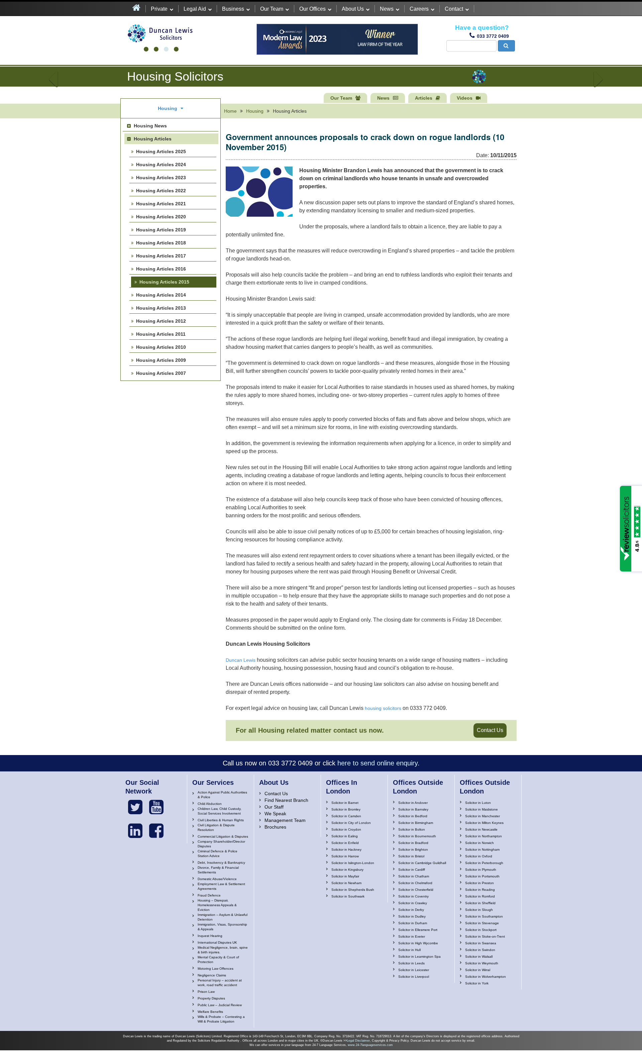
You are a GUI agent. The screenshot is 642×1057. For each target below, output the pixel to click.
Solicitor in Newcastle (481, 829)
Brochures (275, 827)
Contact (454, 9)
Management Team (285, 820)
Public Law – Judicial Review (220, 1005)
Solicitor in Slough (479, 910)
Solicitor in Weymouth (481, 963)
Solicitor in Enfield (345, 843)
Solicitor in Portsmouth (482, 876)
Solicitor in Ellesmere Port (417, 930)
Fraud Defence (209, 895)
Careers (419, 9)
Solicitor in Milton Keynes (484, 823)
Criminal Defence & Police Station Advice (217, 853)
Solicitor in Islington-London (352, 863)
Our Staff (274, 807)
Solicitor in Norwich (479, 843)
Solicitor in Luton (478, 803)
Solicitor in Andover (413, 803)
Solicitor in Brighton (413, 849)
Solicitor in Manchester (482, 816)
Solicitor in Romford (480, 896)
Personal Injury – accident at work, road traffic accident (220, 982)
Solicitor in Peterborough (484, 863)
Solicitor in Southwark (347, 896)
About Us (353, 9)
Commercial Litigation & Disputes (223, 836)
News (387, 9)
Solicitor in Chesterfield (415, 889)
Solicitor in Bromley (345, 809)
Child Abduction (210, 804)
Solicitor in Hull (409, 950)
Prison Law (206, 991)
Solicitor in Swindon (480, 950)
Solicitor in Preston (479, 883)
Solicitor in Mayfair (345, 876)
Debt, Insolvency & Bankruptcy (221, 862)
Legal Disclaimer (358, 1040)
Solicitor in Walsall (479, 956)
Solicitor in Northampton (483, 836)
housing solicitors (383, 708)
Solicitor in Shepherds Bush (352, 889)
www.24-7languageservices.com (370, 1045)
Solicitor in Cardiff (411, 869)
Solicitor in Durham (412, 923)
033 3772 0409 (493, 36)
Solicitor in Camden (346, 816)
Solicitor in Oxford (478, 856)
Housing (254, 111)
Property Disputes (211, 998)
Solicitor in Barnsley (413, 809)
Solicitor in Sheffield (480, 903)
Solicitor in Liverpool (413, 976)
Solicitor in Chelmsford (415, 883)
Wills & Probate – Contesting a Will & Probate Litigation (221, 1019)
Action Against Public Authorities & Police (222, 794)
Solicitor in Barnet (344, 803)
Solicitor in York (477, 983)
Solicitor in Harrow (345, 856)
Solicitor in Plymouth (480, 869)
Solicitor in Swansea (480, 943)
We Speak (275, 813)
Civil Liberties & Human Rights (221, 820)
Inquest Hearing (210, 936)
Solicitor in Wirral (477, 970)
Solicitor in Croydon (346, 829)
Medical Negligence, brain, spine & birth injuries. (223, 950)
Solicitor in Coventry (413, 896)
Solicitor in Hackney (346, 849)
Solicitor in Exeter (411, 936)
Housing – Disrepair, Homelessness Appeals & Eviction (217, 905)
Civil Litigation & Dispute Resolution (216, 827)
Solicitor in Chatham (413, 876)
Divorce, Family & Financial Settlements (218, 870)
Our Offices (312, 9)
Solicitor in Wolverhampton (485, 976)
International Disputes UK (217, 942)
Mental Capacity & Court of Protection (218, 959)
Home (230, 111)
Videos (464, 98)
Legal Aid (195, 9)
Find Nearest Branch (286, 800)
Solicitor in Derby (411, 910)
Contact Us (490, 730)
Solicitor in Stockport (481, 930)
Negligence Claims (212, 975)
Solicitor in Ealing (344, 836)
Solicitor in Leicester (413, 970)
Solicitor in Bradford (413, 843)
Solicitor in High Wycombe (418, 943)
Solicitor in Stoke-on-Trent (485, 936)
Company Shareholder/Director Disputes (221, 844)
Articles (423, 98)
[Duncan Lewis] (135, 807)
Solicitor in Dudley (412, 916)
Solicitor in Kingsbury (347, 869)
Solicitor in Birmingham (415, 823)
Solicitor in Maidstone (481, 809)
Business (233, 9)
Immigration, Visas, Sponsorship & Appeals (222, 927)
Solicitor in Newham (346, 883)
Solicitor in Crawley (412, 903)
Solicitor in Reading (480, 889)
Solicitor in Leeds (411, 963)
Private (159, 9)
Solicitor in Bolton (411, 829)
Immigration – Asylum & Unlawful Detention (222, 917)
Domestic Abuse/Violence (217, 879)
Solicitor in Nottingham (482, 849)
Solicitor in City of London (351, 823)
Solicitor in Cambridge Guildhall (422, 863)
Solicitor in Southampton (484, 916)
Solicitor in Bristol (411, 856)
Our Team (271, 9)
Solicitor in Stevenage (482, 923)
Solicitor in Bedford (412, 816)
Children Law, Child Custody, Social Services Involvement (219, 811)
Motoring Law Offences (215, 968)
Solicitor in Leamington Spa (419, 956)
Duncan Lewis (240, 660)
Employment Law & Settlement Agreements (221, 886)
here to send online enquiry (377, 763)
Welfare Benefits (210, 1012)
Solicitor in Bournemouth (417, 836)
